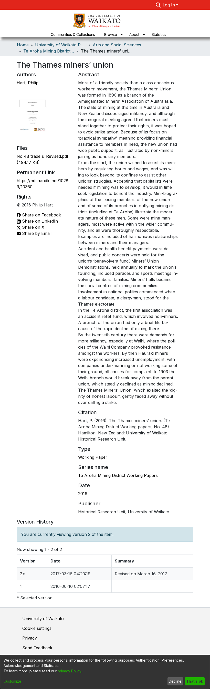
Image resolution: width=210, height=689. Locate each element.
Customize (12, 681)
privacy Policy (69, 671)
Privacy (29, 638)
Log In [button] (169, 4)
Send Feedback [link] (37, 647)
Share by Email (36, 233)
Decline (175, 681)
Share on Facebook (41, 214)
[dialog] (105, 672)
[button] (158, 5)
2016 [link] (82, 493)
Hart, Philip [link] (27, 82)
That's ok (194, 681)
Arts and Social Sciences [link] (117, 44)
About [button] (134, 34)
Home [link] (23, 44)
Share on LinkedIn (39, 221)
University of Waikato (43, 618)
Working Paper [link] (92, 457)
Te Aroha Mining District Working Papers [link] (49, 51)
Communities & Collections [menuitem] (73, 34)
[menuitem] (112, 34)
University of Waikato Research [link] (60, 44)
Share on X (32, 227)
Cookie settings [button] (36, 628)
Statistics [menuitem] (159, 34)
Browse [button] (110, 34)
